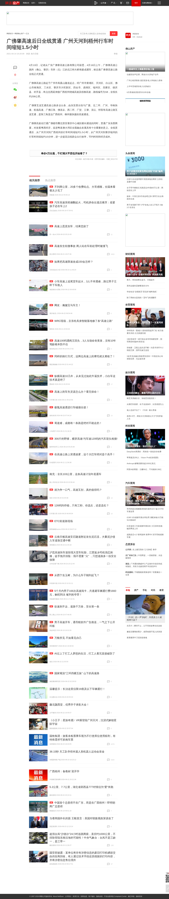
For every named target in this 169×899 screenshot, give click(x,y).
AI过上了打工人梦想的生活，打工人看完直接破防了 (84, 653)
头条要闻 (130, 153)
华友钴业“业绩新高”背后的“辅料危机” (142, 292)
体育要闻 (130, 304)
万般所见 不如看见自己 (68, 637)
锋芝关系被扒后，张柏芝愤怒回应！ (141, 398)
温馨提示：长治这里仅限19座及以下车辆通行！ (77, 688)
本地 (128, 590)
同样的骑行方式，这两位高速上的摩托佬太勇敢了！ (84, 356)
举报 (116, 54)
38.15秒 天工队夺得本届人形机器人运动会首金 (77, 751)
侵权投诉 (139, 896)
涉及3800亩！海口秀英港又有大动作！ (143, 640)
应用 (33, 3)
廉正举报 (131, 896)
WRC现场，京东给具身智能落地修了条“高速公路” (83, 320)
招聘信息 (84, 896)
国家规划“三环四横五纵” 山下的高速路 (76, 673)
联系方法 (76, 896)
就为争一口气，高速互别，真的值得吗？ (78, 489)
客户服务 (91, 896)
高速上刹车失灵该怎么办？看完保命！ (76, 391)
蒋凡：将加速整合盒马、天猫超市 (140, 280)
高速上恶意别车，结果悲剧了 (71, 226)
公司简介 (68, 896)
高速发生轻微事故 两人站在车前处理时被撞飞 (81, 246)
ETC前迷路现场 (63, 521)
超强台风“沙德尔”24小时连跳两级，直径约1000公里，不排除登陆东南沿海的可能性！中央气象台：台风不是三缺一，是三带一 (83, 838)
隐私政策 (99, 896)
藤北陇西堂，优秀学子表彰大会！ (69, 704)
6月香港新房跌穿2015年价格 (139, 92)
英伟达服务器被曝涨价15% (138, 286)
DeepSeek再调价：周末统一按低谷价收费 (144, 452)
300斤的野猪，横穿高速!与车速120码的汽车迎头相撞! (86, 438)
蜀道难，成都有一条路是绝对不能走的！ (78, 423)
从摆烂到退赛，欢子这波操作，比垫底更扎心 (145, 404)
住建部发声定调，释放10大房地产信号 (142, 74)
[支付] (121, 3)
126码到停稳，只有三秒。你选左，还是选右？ (81, 505)
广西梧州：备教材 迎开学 (64, 771)
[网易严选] (113, 3)
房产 (136, 590)
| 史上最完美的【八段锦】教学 (141, 549)
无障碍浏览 (42, 3)
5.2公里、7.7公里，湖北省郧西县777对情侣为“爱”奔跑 (81, 787)
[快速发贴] (15, 67)
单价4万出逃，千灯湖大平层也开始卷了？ (64, 153)
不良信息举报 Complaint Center (115, 896)
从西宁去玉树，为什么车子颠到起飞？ (76, 575)
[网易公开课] (104, 3)
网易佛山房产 (19, 33)
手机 (145, 590)
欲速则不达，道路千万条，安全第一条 (76, 606)
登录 (136, 3)
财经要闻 (130, 254)
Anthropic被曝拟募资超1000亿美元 (141, 463)
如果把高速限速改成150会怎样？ (73, 261)
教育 (161, 590)
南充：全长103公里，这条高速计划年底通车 (75, 474)
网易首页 (26, 3)
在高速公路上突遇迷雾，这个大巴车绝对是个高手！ (84, 454)
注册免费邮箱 (147, 3)
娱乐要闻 (130, 372)
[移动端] (95, 3)
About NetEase (58, 896)
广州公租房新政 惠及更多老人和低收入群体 (144, 80)
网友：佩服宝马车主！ (67, 305)
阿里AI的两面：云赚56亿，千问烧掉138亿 (144, 469)
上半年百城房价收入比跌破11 (139, 86)
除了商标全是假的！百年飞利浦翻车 (141, 298)
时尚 (153, 590)
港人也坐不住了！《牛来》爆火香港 (141, 410)
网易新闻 (136, 34)
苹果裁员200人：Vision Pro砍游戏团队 (143, 457)
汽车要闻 (130, 483)
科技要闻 (130, 425)
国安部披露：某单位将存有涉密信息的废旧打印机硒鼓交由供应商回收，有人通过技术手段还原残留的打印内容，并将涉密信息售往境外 (83, 856)
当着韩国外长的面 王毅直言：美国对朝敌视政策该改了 (82, 818)
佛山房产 (130, 48)
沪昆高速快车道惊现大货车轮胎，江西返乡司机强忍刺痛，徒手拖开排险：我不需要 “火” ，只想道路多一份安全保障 (83, 556)
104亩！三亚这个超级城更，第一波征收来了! (145, 626)
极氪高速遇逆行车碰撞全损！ (71, 407)
